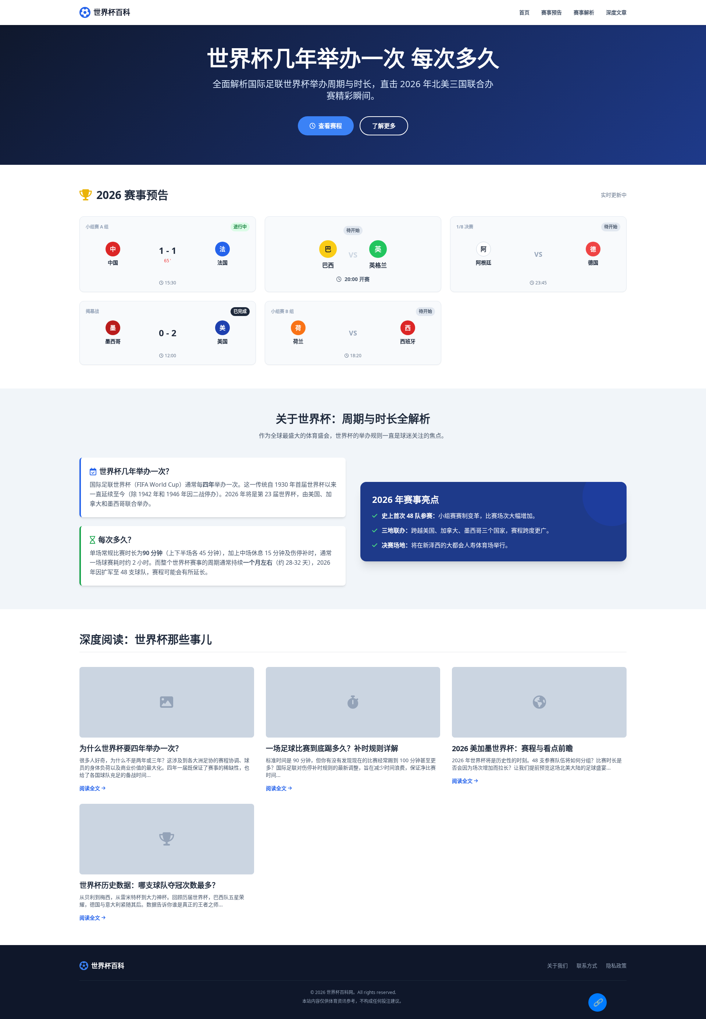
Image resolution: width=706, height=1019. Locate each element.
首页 (524, 12)
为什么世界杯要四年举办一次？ (130, 748)
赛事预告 (551, 12)
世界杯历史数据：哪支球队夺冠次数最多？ (149, 885)
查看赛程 (330, 126)
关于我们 (557, 965)
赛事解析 (584, 12)
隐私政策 (616, 965)
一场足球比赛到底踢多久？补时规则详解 (332, 748)
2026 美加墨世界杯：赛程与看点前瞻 (512, 748)
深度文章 (616, 12)
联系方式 (587, 965)
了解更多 (384, 126)
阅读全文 (89, 788)
